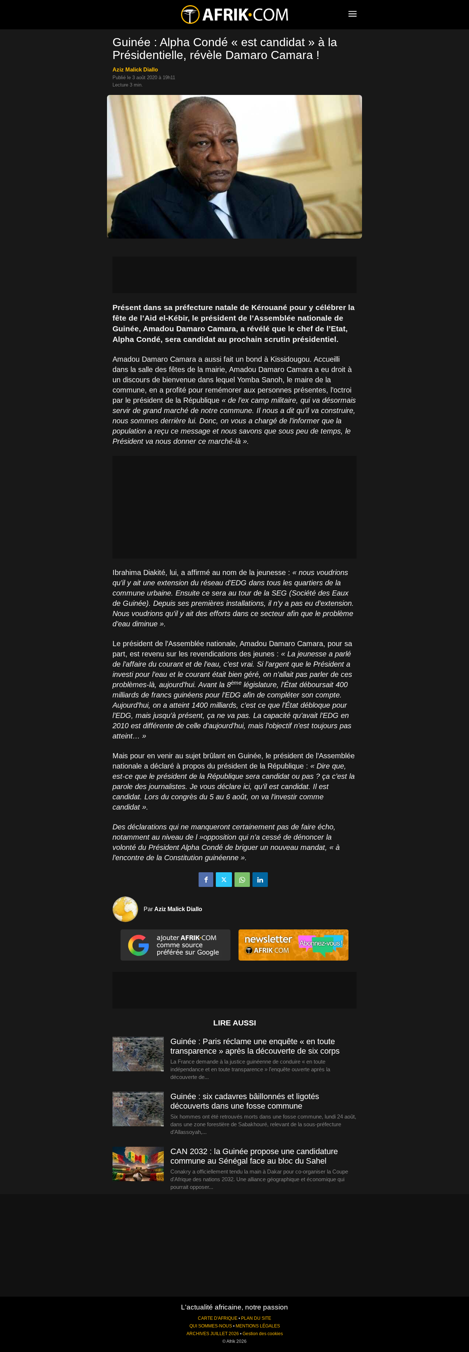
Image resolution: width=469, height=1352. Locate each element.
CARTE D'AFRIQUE (217, 1318)
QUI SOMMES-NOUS (210, 1326)
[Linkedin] (260, 879)
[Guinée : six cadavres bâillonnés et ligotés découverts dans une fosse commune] (138, 1109)
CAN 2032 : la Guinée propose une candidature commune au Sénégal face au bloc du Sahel (254, 1156)
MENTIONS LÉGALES (258, 1326)
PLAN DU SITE (256, 1318)
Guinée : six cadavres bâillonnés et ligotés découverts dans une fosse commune (244, 1101)
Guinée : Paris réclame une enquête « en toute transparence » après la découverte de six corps (255, 1046)
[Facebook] (206, 879)
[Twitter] (224, 879)
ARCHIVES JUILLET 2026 (213, 1333)
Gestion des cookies (263, 1333)
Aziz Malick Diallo (135, 69)
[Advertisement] (234, 275)
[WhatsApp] (242, 879)
